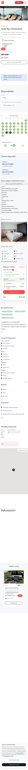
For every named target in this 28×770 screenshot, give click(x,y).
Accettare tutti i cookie (14, 764)
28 (21, 132)
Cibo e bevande (5, 341)
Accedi (5, 75)
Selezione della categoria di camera (12, 102)
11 (10, 126)
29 (25, 132)
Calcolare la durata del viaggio (10, 444)
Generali (3, 370)
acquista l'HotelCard (12, 75)
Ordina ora (19, 2)
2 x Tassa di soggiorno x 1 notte (11, 287)
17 (6, 129)
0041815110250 (13, 429)
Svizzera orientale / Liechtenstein (11, 37)
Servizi (2, 351)
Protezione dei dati (19, 753)
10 (6, 126)
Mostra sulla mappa (8, 40)
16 (2, 129)
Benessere (3, 362)
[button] (9, 105)
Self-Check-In (9, 283)
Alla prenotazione (14, 292)
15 (25, 126)
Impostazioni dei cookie (8, 756)
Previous (2, 13)
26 (14, 132)
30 (2, 135)
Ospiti (4, 97)
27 (18, 132)
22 (25, 129)
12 (14, 126)
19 (14, 129)
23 (2, 132)
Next (26, 13)
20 (18, 129)
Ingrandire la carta (22, 450)
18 (10, 129)
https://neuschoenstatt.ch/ (15, 432)
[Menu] (25, 2)
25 (10, 132)
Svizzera (2, 37)
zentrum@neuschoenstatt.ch (15, 431)
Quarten (19, 37)
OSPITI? (3, 95)
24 (6, 132)
